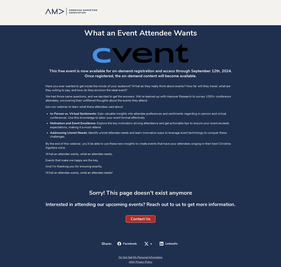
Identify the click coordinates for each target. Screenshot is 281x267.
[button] (126, 244)
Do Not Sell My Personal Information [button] (140, 257)
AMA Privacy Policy (140, 262)
